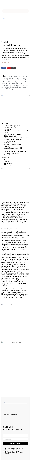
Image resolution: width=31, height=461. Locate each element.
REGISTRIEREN (15, 443)
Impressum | (7, 414)
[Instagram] (19, 6)
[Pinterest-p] (15, 6)
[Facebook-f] (11, 6)
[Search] (25, 11)
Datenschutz (14, 414)
